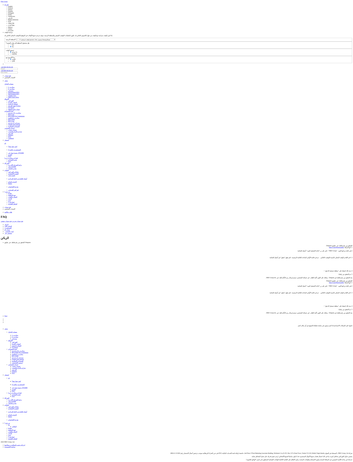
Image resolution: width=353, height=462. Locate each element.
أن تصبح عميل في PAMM (16, 153)
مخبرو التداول (12, 168)
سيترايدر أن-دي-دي (14, 123)
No (13, 47)
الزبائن (6, 224)
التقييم (10, 155)
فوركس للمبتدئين (13, 190)
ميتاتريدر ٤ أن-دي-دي (14, 113)
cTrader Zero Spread (14, 124)
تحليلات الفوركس (13, 172)
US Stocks (11, 107)
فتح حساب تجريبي (17, 221)
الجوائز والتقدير (12, 197)
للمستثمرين (7, 228)
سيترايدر (10, 90)
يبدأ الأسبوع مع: (10, 57)
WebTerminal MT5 (13, 94)
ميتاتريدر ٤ (11, 87)
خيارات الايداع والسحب (15, 131)
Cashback (11, 138)
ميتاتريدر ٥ (11, 89)
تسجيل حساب (12, 130)
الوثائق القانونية (12, 204)
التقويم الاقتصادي (13, 174)
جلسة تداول (11, 175)
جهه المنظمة (12, 195)
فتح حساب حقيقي (6, 221)
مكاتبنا (10, 193)
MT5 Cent (11, 121)
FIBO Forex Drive (13, 97)
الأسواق (6, 99)
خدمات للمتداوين (9, 128)
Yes (13, 45)
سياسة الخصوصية (9, 447)
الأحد (13, 61)
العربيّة (6, 5)
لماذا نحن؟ (11, 202)
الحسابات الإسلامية (14, 126)
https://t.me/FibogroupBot (336, 247)
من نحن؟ (7, 192)
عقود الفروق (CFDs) (14, 106)
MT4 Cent (11, 114)
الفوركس (11, 101)
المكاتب (14, 426)
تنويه (9, 200)
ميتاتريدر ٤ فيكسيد (13, 118)
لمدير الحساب (9, 231)
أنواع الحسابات (8, 111)
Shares (10, 183)
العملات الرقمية (13, 104)
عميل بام (7, 230)
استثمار (6, 140)
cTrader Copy (12, 95)
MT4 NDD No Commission (16, 116)
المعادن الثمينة (12, 102)
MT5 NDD (11, 119)
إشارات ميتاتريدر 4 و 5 (11, 158)
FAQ (9, 137)
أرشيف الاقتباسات (17, 363)
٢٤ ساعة (14, 52)
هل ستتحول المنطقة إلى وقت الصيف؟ (17, 43)
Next (5, 316)
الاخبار (10, 199)
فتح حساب (7, 76)
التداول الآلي (8, 226)
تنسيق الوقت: (10, 50)
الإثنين (13, 59)
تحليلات (6, 170)
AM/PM (14, 54)
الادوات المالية (12, 182)
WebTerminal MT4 (13, 92)
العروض (10, 133)
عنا (9, 425)
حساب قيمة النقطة (14, 109)
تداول (6, 81)
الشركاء (6, 163)
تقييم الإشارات (12, 160)
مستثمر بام (8, 233)
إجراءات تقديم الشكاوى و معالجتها (14, 445)
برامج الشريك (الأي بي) (15, 165)
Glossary (10, 135)
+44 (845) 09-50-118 (7, 67)
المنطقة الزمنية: (11, 39)
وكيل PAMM (12, 167)
